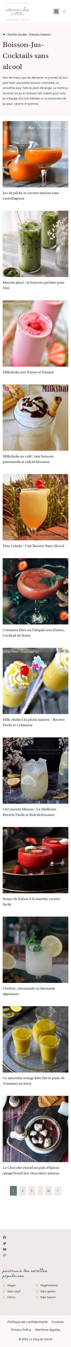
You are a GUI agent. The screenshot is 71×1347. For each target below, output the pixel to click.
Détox (11, 1297)
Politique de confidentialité (27, 1322)
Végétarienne (49, 1285)
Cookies (58, 1322)
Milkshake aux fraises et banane (28, 372)
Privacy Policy (21, 1330)
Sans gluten (47, 1291)
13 (48, 1190)
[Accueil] (4, 34)
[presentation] (35, 154)
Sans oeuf (13, 1291)
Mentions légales (47, 1330)
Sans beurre (48, 1297)
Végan (11, 1285)
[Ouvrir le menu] (64, 11)
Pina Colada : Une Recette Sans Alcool (33, 545)
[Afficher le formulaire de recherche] (56, 11)
